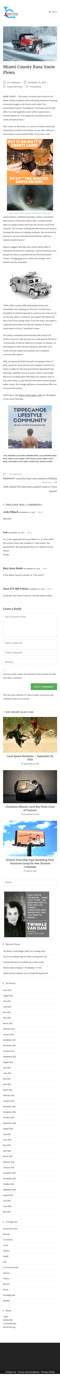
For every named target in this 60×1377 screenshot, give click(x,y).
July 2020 (7, 1134)
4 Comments (35, 86)
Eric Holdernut (13, 82)
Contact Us (10, 1372)
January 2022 (8, 1034)
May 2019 (7, 1212)
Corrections (8, 1239)
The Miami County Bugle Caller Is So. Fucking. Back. (24, 951)
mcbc (5, 459)
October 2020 (8, 1117)
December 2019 (9, 1173)
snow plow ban (45, 461)
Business (6, 1234)
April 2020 (7, 1151)
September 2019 (9, 1189)
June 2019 (7, 1206)
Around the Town (14, 86)
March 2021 (7, 1090)
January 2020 (8, 1167)
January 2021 (8, 1101)
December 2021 (9, 1040)
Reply (40, 512)
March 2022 (7, 1023)
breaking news (32, 456)
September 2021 (9, 1056)
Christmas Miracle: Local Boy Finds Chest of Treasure (30, 808)
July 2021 (7, 1067)
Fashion (6, 1251)
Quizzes (6, 1284)
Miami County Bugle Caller (30, 395)
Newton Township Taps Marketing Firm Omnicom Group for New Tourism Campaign (30, 863)
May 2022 (7, 1012)
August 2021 (8, 1062)
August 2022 (8, 995)
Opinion (6, 1273)
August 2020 (8, 1128)
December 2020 (9, 1106)
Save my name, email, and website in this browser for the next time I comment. (29, 676)
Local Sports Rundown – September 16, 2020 (30, 758)
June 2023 (7, 990)
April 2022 (7, 1017)
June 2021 (7, 1073)
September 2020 (9, 1123)
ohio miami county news (18, 461)
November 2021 (9, 1045)
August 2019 (8, 1195)
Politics (6, 1278)
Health (5, 1256)
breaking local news (16, 456)
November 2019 (9, 1178)
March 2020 (7, 1156)
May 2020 (7, 1145)
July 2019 (7, 1200)
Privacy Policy (48, 1372)
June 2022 (7, 1006)
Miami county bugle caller (31, 459)
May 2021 (7, 1079)
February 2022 (8, 1029)
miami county (13, 459)
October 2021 (8, 1051)
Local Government (10, 1267)
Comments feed (9, 1323)
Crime (5, 1245)
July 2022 (7, 1001)
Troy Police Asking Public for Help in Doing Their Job (25, 956)
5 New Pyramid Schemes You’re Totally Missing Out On (25, 973)
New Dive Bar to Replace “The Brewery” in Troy (22, 967)
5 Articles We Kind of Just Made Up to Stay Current (23, 962)
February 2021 (8, 1095)
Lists (5, 1262)
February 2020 (8, 1162)
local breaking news (48, 456)
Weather (6, 1300)
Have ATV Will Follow (15, 588)
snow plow (34, 461)
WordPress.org (9, 1327)
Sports (5, 1289)
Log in (5, 1316)
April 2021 (7, 1084)
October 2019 (8, 1184)
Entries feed (7, 1320)
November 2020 (9, 1112)
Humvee (18, 258)
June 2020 (7, 1139)
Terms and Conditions (28, 1372)
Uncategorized (9, 1295)
